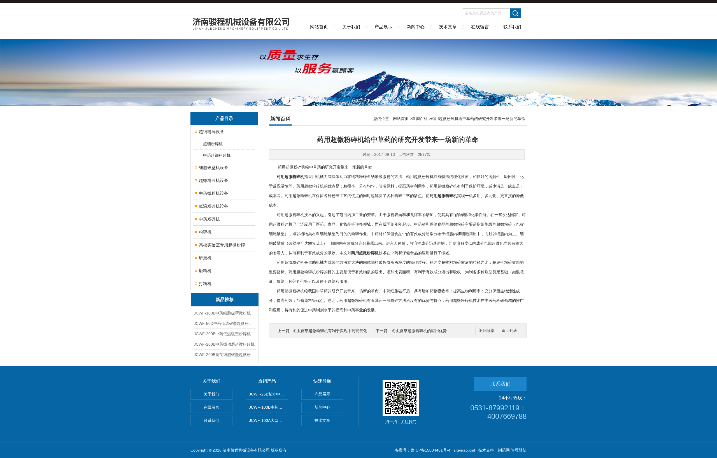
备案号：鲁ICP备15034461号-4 (422, 450)
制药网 (504, 450)
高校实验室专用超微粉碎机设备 (225, 244)
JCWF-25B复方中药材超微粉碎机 (268, 394)
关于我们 (351, 26)
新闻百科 (420, 118)
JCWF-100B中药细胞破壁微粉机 (222, 313)
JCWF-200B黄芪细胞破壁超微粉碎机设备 (224, 354)
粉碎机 (205, 232)
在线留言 (480, 26)
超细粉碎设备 (211, 131)
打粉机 (205, 283)
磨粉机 (205, 270)
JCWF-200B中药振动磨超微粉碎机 (224, 344)
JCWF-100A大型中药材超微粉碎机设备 (268, 420)
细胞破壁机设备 (213, 167)
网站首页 (319, 26)
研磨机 (205, 257)
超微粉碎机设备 (213, 180)
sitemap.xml (464, 450)
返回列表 (509, 331)
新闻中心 (416, 26)
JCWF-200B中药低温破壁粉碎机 (222, 334)
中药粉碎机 (209, 219)
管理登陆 (519, 450)
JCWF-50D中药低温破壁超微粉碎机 (224, 323)
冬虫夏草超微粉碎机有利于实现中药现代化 (330, 331)
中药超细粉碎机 (217, 155)
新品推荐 (225, 299)
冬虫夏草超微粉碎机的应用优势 (419, 331)
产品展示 (383, 26)
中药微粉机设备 (213, 193)
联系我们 (512, 26)
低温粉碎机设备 (213, 206)
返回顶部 (487, 331)
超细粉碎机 (213, 144)
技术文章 (448, 26)
